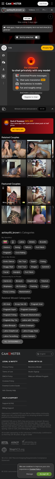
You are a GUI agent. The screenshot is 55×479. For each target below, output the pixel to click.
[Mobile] (13, 242)
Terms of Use (7, 372)
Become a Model (34, 367)
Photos (47, 10)
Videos (34, 10)
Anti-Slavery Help (9, 390)
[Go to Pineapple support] (4, 449)
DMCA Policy (7, 376)
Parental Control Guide (11, 386)
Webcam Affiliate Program (38, 376)
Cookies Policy (8, 381)
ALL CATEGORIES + (12, 342)
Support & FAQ (8, 403)
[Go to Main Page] (17, 3)
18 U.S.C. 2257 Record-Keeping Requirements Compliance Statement (24, 459)
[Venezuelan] (5, 242)
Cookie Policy (35, 469)
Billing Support (8, 408)
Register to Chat (31, 97)
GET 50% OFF (17, 130)
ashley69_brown (11, 232)
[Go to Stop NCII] (17, 449)
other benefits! (35, 93)
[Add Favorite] (4, 48)
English (43, 354)
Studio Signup (33, 372)
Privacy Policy (7, 367)
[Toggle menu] (3, 3)
